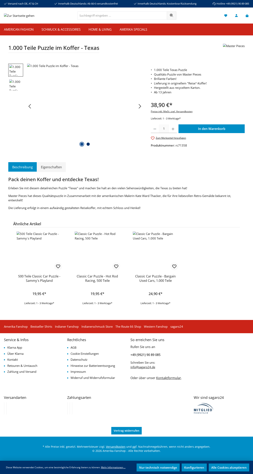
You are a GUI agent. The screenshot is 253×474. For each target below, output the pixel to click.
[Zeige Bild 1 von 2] (81, 144)
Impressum (78, 372)
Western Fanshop (156, 326)
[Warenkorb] (246, 15)
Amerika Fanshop (16, 326)
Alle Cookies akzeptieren (229, 467)
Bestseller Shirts (41, 326)
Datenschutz (79, 359)
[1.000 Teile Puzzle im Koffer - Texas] (85, 106)
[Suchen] (171, 15)
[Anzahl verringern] (155, 128)
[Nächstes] (140, 106)
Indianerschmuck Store (97, 326)
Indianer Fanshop (67, 326)
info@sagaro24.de (142, 367)
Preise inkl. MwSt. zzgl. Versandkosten (172, 111)
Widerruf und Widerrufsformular (93, 378)
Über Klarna (15, 354)
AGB (73, 347)
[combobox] (122, 15)
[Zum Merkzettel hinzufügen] (58, 266)
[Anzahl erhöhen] (173, 128)
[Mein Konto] (236, 15)
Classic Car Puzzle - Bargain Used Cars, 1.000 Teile (155, 278)
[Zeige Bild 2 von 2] (88, 144)
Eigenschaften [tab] (51, 167)
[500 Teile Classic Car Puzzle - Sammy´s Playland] (39, 251)
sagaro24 (176, 326)
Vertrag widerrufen (126, 430)
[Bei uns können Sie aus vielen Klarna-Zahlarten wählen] (67, 408)
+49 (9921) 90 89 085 (145, 355)
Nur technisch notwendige (158, 467)
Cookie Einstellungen (85, 354)
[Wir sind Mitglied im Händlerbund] (204, 408)
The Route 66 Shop (128, 326)
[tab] (22, 167)
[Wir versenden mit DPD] (6, 408)
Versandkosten (116, 446)
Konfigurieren (194, 467)
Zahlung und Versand (21, 372)
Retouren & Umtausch (22, 366)
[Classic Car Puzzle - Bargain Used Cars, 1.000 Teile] (155, 251)
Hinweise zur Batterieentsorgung (93, 366)
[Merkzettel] (225, 15)
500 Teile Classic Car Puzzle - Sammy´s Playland (39, 278)
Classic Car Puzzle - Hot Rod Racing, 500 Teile (97, 278)
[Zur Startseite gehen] (19, 15)
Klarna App (14, 347)
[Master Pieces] (234, 50)
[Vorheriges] (30, 106)
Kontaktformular (168, 378)
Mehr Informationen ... (113, 467)
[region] (75, 106)
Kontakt (12, 359)
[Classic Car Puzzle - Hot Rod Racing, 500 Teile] (97, 251)
